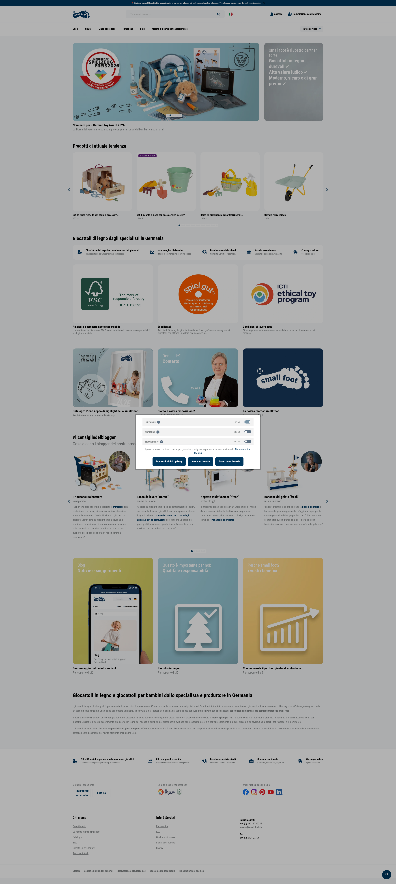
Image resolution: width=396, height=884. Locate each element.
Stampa (198, 453)
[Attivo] (247, 422)
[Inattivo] (247, 431)
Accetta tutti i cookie (229, 461)
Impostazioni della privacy (169, 461)
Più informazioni (243, 449)
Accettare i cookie (201, 461)
